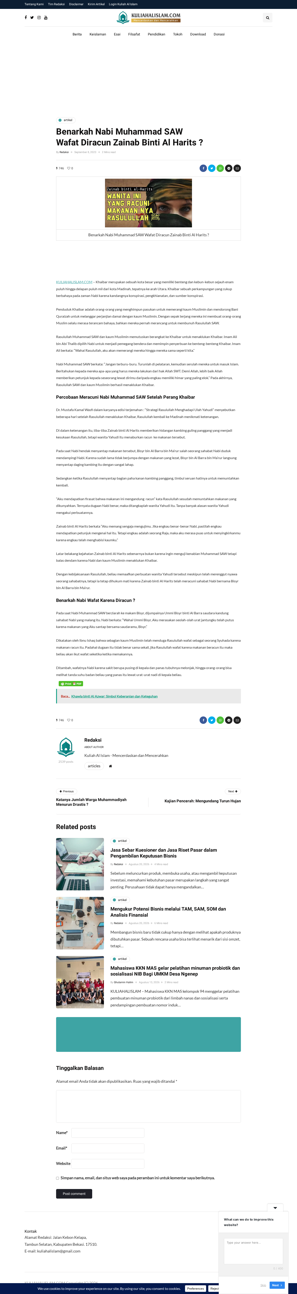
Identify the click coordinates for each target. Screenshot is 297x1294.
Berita (77, 34)
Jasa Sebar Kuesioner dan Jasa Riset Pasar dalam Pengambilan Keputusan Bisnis (163, 853)
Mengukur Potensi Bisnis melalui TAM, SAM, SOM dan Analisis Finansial (168, 912)
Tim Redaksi (56, 4)
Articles (94, 765)
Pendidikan (156, 34)
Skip (263, 1285)
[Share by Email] (237, 168)
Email (61, 1148)
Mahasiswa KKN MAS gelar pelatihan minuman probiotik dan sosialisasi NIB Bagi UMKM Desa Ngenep (175, 971)
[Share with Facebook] (203, 168)
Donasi (219, 34)
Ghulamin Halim (123, 982)
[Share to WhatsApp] (220, 168)
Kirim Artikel (96, 4)
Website (63, 1163)
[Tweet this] (211, 168)
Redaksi (64, 152)
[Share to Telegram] (228, 168)
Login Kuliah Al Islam (123, 4)
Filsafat (134, 34)
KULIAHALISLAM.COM (74, 282)
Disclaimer (76, 4)
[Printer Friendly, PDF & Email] (71, 683)
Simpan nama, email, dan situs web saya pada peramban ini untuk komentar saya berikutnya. (138, 1177)
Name (62, 1132)
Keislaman (98, 34)
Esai (117, 34)
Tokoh (177, 34)
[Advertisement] (148, 77)
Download (198, 34)
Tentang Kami (34, 4)
